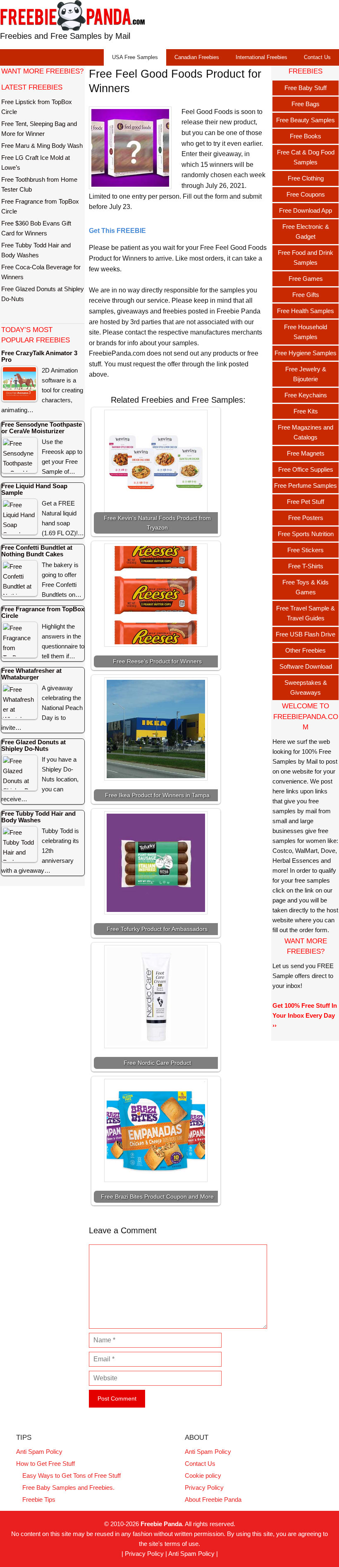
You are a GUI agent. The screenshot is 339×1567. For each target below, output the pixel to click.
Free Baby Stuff (305, 87)
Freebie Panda (161, 1523)
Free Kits (306, 411)
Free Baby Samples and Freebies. (68, 1487)
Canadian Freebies (196, 57)
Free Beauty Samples (305, 119)
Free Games (306, 278)
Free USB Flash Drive (305, 634)
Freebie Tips (38, 1499)
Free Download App (305, 210)
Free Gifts (305, 294)
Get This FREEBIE (117, 230)
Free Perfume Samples (305, 485)
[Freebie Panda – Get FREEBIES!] (72, 15)
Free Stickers (305, 549)
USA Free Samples (135, 57)
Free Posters (305, 517)
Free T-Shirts (305, 566)
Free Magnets (306, 453)
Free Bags (305, 103)
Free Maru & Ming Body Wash (42, 145)
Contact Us (317, 57)
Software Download (305, 666)
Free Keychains (305, 395)
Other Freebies (305, 650)
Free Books (305, 136)
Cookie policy (203, 1475)
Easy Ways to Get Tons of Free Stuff (71, 1475)
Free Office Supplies (305, 469)
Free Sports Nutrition (306, 533)
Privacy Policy (204, 1487)
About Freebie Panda (213, 1499)
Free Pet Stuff (305, 501)
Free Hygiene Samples (306, 352)
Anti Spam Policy (39, 1451)
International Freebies (261, 57)
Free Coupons (305, 194)
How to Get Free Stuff (45, 1463)
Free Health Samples (305, 310)
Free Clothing (306, 178)
